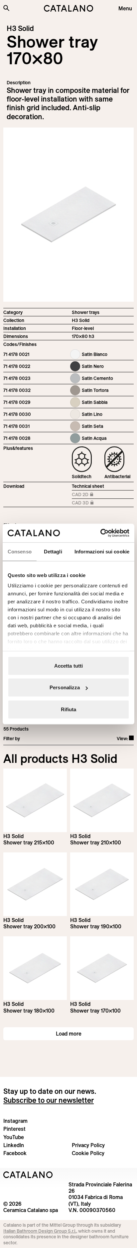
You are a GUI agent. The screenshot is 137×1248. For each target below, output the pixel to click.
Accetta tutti (68, 665)
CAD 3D (87, 503)
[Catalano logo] (68, 8)
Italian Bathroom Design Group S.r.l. (39, 1231)
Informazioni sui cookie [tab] (101, 551)
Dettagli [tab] (53, 551)
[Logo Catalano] (28, 1174)
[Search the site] (6, 8)
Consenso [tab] (20, 551)
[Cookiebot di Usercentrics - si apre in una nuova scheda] (100, 533)
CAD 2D (87, 494)
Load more (68, 1033)
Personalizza (65, 687)
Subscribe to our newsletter (48, 1100)
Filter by (11, 739)
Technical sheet (88, 486)
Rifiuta (68, 709)
